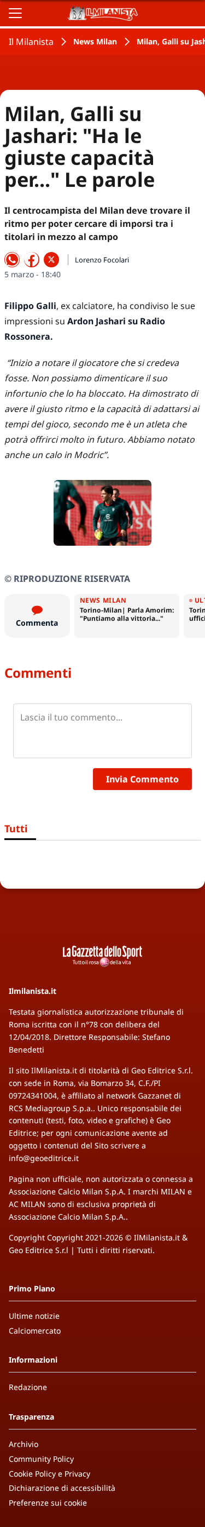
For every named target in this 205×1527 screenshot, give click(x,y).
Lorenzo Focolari (102, 260)
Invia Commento (142, 779)
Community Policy (41, 1459)
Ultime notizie (34, 1316)
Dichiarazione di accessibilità (62, 1488)
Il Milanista (31, 42)
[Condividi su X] (51, 259)
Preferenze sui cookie (48, 1502)
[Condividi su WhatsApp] (12, 259)
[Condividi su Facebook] (31, 259)
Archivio (23, 1444)
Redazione (28, 1387)
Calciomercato (35, 1330)
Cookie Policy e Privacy (49, 1473)
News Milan (95, 41)
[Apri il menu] (15, 13)
